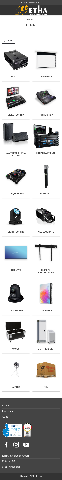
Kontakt (6, 405)
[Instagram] (16, 445)
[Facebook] (7, 445)
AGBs (5, 417)
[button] (4, 10)
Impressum (7, 411)
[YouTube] (26, 445)
